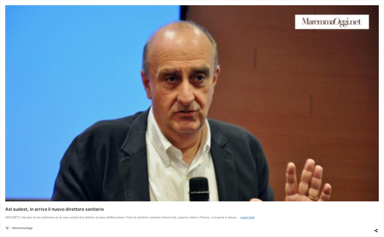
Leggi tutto (247, 217)
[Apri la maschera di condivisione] (376, 229)
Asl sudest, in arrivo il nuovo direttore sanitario (54, 209)
